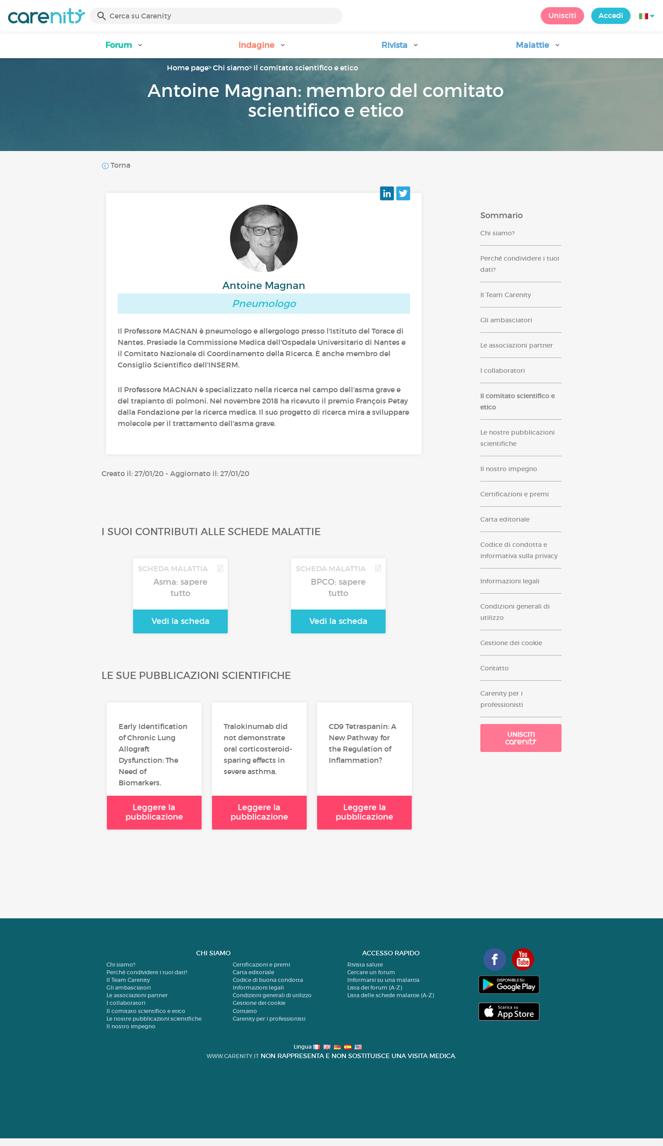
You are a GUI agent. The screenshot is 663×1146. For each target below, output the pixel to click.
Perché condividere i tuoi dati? (146, 972)
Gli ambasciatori (506, 320)
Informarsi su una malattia (383, 979)
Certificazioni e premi (514, 494)
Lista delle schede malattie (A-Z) (390, 995)
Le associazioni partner (516, 345)
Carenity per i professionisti (269, 1018)
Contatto (494, 668)
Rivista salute (365, 964)
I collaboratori (502, 371)
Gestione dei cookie (511, 643)
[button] (124, 48)
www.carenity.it (233, 1056)
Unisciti (562, 15)
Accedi (611, 15)
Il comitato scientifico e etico (305, 67)
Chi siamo (231, 67)
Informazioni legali (509, 581)
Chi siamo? (497, 233)
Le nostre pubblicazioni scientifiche (154, 1018)
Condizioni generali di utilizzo (272, 995)
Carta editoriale (504, 519)
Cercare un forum (371, 972)
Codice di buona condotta (268, 979)
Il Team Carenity (505, 295)
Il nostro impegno (508, 469)
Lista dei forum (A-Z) (374, 987)
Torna (119, 165)
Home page (187, 67)
